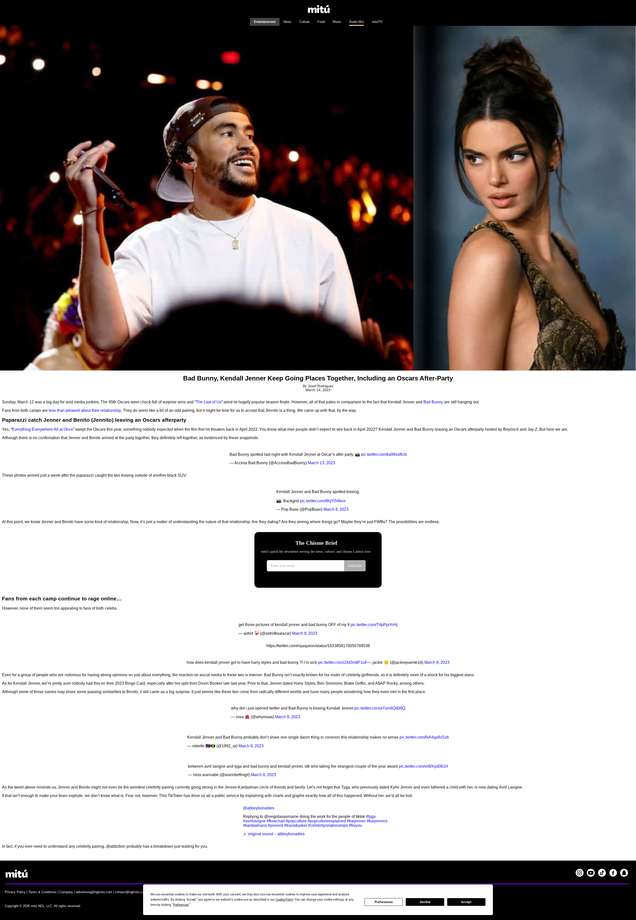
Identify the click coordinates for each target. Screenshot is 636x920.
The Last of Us (208, 402)
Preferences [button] (181, 905)
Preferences (384, 902)
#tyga (371, 816)
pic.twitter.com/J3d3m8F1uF (342, 662)
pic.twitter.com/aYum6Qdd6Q (379, 708)
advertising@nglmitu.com (94, 892)
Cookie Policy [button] (284, 899)
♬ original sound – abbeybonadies (274, 834)
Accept (466, 902)
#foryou (355, 825)
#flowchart (276, 821)
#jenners (275, 825)
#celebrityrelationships (328, 825)
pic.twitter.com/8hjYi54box (323, 501)
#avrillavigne (254, 821)
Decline (425, 902)
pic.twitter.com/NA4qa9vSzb (424, 737)
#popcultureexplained (327, 821)
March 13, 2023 (321, 463)
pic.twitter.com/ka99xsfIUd (384, 454)
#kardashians (255, 825)
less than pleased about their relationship (85, 410)
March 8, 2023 (336, 509)
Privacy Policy (15, 892)
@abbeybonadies (258, 808)
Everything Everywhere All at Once (42, 429)
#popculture (296, 821)
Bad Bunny (433, 402)
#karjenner (356, 821)
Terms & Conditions (42, 892)
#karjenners (377, 821)
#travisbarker (295, 825)
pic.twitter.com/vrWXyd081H (423, 766)
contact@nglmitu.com (131, 892)
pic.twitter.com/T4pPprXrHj (374, 625)
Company (66, 892)
